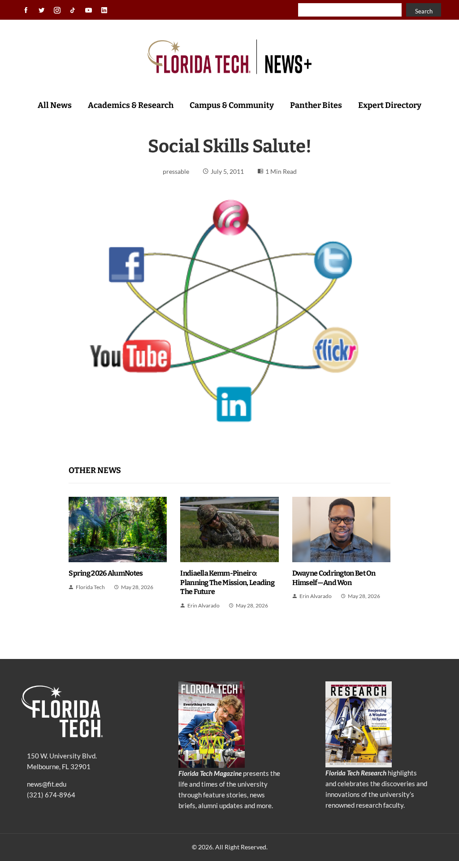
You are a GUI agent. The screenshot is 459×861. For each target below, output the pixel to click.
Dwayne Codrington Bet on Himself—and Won (334, 578)
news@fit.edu (46, 784)
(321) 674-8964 (51, 795)
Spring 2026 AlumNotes (106, 573)
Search (424, 11)
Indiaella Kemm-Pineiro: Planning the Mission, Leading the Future (227, 582)
